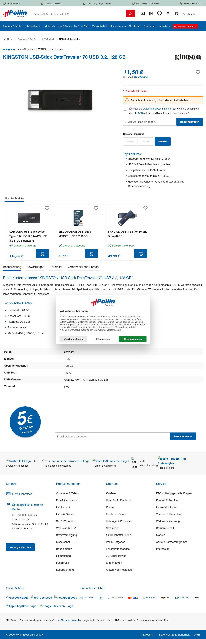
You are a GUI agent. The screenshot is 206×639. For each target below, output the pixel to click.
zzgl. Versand (141, 76)
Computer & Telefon (68, 493)
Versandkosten (69, 620)
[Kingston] (188, 58)
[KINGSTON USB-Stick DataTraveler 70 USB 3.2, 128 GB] (60, 100)
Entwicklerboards (66, 500)
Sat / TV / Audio (65, 521)
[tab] (12, 267)
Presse (110, 507)
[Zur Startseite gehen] (15, 13)
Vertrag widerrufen (20, 547)
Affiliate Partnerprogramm (171, 542)
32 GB (132, 142)
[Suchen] (130, 13)
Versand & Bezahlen (168, 514)
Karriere (111, 493)
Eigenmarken (114, 562)
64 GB (148, 142)
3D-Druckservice (116, 556)
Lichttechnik (63, 507)
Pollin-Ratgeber (115, 542)
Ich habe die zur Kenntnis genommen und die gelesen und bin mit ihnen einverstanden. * (164, 111)
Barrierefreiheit (165, 528)
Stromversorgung (66, 535)
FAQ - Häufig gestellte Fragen (174, 493)
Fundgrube (62, 562)
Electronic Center (116, 514)
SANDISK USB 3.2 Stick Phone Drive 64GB (127, 234)
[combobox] (79, 13)
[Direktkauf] (151, 13)
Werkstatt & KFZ (66, 528)
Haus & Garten (65, 514)
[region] (60, 100)
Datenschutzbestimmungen (157, 108)
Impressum (163, 549)
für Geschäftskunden (118, 535)
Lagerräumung (65, 569)
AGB (140, 113)
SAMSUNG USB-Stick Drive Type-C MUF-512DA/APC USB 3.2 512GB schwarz (28, 236)
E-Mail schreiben (22, 494)
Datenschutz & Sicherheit (174, 634)
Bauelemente (64, 549)
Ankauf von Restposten (120, 569)
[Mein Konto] (168, 13)
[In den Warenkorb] (42, 253)
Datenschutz (74, 443)
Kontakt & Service (167, 500)
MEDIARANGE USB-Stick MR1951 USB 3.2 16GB (75, 234)
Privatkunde (189, 14)
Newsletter (112, 528)
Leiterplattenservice (118, 549)
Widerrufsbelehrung (168, 521)
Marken (160, 535)
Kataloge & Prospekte (119, 521)
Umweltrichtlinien (166, 507)
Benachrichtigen (189, 121)
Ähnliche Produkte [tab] (14, 198)
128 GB (164, 142)
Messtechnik (63, 542)
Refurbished (63, 556)
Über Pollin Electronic (119, 500)
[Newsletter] (142, 13)
